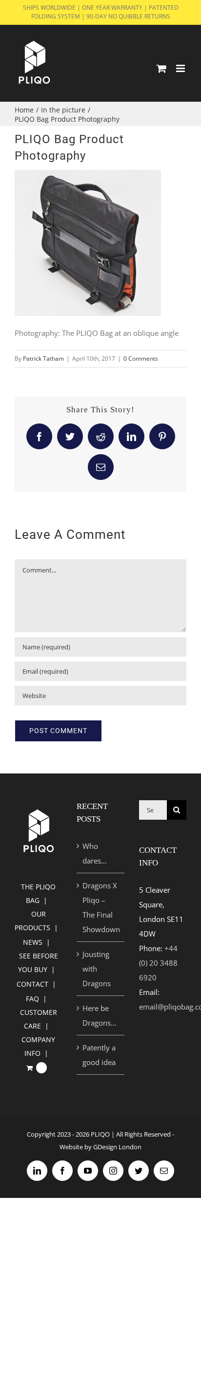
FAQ (32, 998)
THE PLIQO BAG (38, 893)
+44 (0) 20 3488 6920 (158, 962)
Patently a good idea (99, 1055)
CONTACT (32, 984)
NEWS (32, 942)
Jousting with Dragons (96, 968)
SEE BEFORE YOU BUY (38, 962)
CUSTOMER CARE (38, 1019)
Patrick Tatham (43, 358)
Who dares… (94, 853)
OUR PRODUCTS (32, 920)
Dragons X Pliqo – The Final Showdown (100, 907)
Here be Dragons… (99, 1015)
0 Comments (140, 358)
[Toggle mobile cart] (161, 68)
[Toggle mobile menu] (181, 68)
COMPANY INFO (38, 1046)
